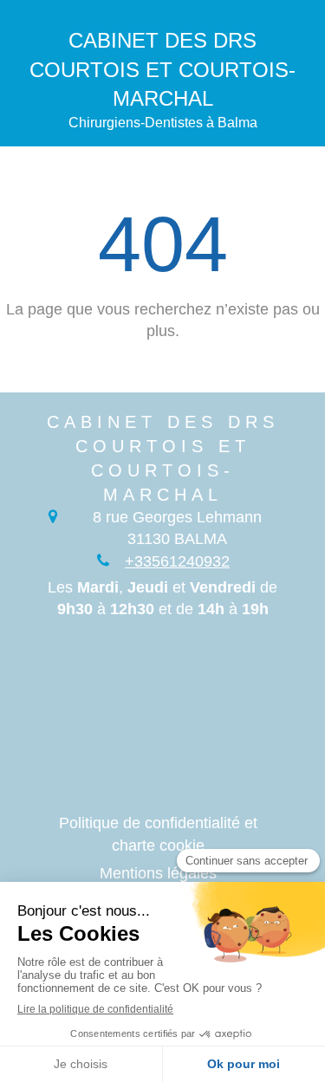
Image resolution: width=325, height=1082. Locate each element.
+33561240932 (177, 561)
